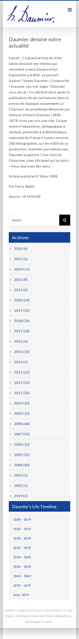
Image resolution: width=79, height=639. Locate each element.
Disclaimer (53, 610)
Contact (10, 610)
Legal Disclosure (30, 610)
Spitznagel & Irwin (38, 621)
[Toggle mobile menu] (70, 9)
